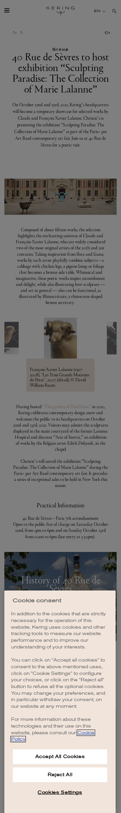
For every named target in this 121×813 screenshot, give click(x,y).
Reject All (60, 774)
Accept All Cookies (60, 756)
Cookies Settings (60, 792)
